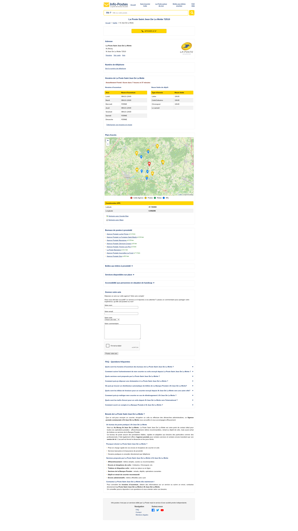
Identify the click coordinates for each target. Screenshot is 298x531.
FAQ (137, 510)
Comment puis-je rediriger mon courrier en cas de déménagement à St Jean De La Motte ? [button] (140, 395)
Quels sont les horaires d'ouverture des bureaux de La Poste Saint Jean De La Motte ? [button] (139, 367)
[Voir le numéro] (149, 31)
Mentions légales (142, 515)
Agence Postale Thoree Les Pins (119, 247)
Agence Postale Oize (114, 256)
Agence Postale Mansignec (117, 240)
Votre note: (109, 318)
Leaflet (180, 194)
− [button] (108, 144)
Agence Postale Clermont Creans (119, 243)
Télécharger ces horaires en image (119, 125)
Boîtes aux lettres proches (179, 5)
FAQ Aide (193, 5)
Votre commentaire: (112, 323)
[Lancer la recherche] (191, 12)
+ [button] (108, 140)
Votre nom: (109, 305)
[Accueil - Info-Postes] (115, 7)
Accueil (133, 5)
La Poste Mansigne (114, 250)
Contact (138, 512)
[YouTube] (162, 510)
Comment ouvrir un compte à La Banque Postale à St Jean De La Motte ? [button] (134, 405)
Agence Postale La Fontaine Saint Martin (122, 237)
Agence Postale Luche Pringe (118, 234)
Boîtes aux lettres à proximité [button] (119, 266)
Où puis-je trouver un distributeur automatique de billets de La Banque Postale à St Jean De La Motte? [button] (146, 386)
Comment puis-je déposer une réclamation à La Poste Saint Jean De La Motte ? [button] (136, 381)
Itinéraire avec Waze (116, 220)
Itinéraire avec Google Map (118, 216)
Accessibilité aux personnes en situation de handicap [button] (130, 283)
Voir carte (117, 55)
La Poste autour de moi (161, 5)
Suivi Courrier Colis (145, 5)
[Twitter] (157, 510)
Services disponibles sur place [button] (120, 275)
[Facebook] (153, 510)
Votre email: (109, 311)
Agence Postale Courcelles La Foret (120, 253)
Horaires (109, 55)
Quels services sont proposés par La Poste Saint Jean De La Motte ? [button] (132, 376)
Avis (123, 55)
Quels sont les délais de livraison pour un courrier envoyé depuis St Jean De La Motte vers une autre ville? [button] (147, 391)
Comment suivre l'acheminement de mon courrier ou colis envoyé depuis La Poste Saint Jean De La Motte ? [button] (148, 371)
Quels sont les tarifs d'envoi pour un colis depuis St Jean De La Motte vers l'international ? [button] (141, 400)
